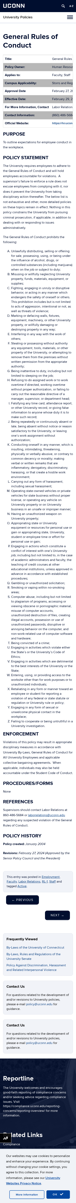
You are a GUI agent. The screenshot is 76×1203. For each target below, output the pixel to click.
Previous (22, 900)
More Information (27, 1194)
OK (56, 1194)
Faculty (12, 882)
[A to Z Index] (71, 6)
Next (57, 915)
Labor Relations (29, 882)
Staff (52, 882)
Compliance (11, 1144)
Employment (51, 877)
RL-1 (45, 882)
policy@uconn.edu (39, 1004)
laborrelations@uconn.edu (46, 815)
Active (22, 886)
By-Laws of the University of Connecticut (35, 948)
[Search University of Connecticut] (63, 6)
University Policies (18, 17)
